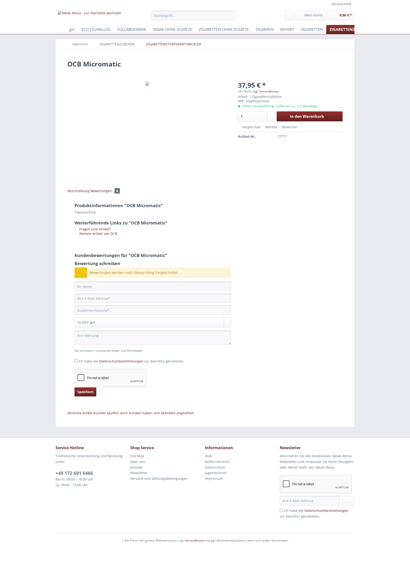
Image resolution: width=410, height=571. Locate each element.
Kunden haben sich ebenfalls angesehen (161, 413)
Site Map (137, 456)
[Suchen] (230, 15)
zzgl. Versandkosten (266, 91)
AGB (208, 456)
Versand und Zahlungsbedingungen (159, 478)
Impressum (214, 478)
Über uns (137, 461)
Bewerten (289, 127)
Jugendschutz (216, 473)
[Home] (60, 29)
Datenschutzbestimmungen (121, 361)
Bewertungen (104, 191)
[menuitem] (193, 18)
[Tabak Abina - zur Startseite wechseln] (89, 17)
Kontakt (136, 467)
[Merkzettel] (289, 15)
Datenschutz (215, 467)
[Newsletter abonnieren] (346, 500)
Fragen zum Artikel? (94, 229)
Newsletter (139, 473)
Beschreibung (78, 191)
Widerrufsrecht (217, 461)
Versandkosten (195, 540)
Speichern (85, 392)
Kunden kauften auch (110, 413)
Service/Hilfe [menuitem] (341, 4)
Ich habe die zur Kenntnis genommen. (132, 361)
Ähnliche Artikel (80, 413)
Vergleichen (251, 127)
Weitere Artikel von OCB (97, 233)
